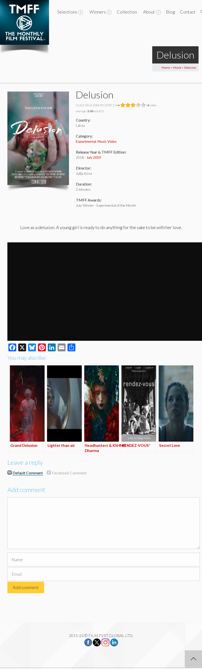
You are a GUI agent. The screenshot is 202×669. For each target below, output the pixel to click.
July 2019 (93, 157)
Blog (170, 12)
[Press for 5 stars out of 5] (143, 105)
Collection (127, 12)
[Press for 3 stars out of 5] (133, 105)
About (149, 12)
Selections (67, 12)
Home (166, 67)
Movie (177, 67)
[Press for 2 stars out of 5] (128, 105)
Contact (188, 12)
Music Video (107, 141)
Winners (97, 12)
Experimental (86, 141)
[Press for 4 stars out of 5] (138, 105)
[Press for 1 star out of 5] (122, 105)
